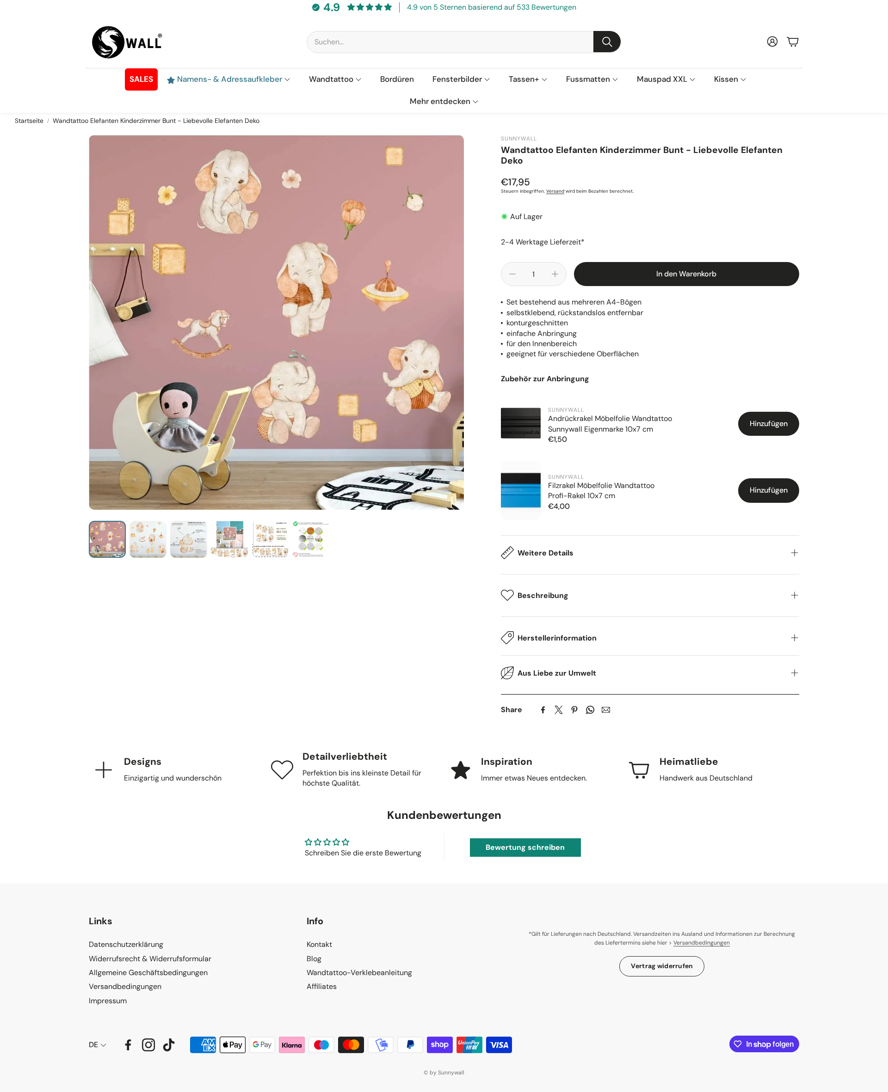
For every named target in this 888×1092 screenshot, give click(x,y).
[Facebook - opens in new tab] (128, 1044)
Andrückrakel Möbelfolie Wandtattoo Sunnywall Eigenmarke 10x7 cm (610, 423)
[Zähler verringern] (512, 274)
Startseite (29, 120)
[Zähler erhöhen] (555, 274)
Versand (555, 191)
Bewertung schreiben (525, 847)
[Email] (606, 710)
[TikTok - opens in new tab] (168, 1044)
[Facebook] (543, 710)
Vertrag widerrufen (662, 966)
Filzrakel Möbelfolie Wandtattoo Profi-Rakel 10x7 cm (601, 490)
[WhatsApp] (590, 710)
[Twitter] (559, 710)
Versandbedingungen (701, 942)
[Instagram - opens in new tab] (148, 1044)
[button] (464, 41)
